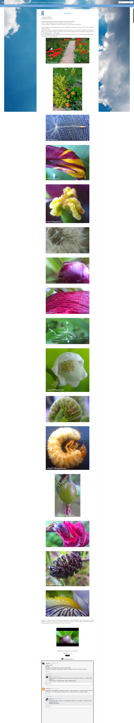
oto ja (50, 676)
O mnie (11, 5)
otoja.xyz (51, 698)
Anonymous (48, 688)
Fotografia (69, 653)
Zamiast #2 (67, 13)
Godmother (47, 663)
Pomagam (30, 5)
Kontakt (35, 5)
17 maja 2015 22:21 (56, 676)
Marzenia (25, 5)
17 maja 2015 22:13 (55, 663)
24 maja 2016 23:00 (57, 698)
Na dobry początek (18, 5)
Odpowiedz (47, 670)
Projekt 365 (40, 5)
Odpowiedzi (49, 673)
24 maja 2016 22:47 (55, 688)
